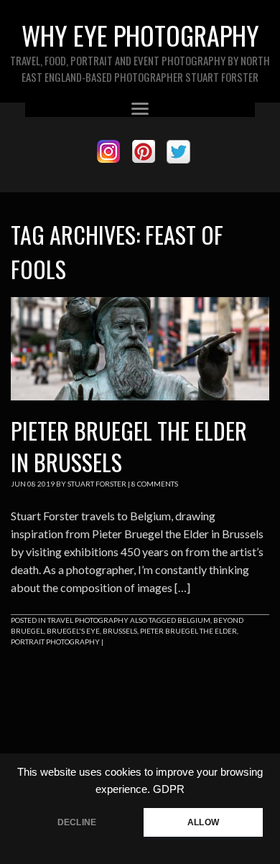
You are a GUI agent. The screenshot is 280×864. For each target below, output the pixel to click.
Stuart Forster (96, 483)
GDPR (169, 789)
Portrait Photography (55, 641)
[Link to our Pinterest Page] (143, 152)
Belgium (193, 620)
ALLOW (203, 822)
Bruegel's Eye (73, 630)
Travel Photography (88, 620)
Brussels (120, 630)
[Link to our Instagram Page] (108, 152)
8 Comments (154, 483)
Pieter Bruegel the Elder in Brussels (129, 446)
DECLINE (76, 822)
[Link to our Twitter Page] (178, 152)
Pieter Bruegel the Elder (188, 630)
